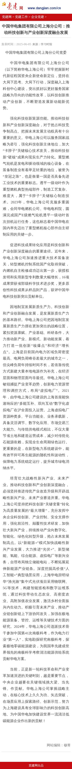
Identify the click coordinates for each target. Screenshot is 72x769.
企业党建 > (39, 17)
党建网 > (8, 17)
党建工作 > (22, 17)
